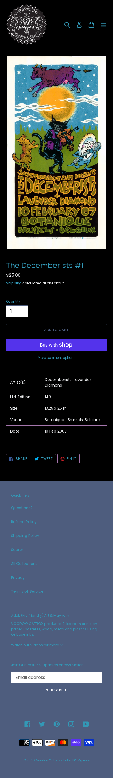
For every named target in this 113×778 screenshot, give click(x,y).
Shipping (14, 283)
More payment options (56, 357)
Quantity (13, 301)
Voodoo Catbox (48, 760)
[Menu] (103, 25)
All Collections (24, 563)
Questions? (22, 508)
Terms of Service (27, 591)
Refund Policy (24, 521)
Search (17, 549)
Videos (36, 645)
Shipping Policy (25, 535)
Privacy (18, 577)
